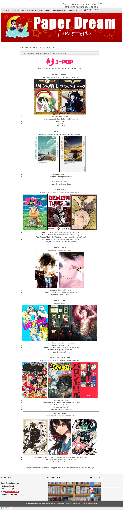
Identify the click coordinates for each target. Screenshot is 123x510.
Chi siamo (31, 10)
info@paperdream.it (12, 492)
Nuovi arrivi (18, 10)
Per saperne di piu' (115, 14)
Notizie (6, 10)
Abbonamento (59, 10)
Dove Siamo (44, 10)
